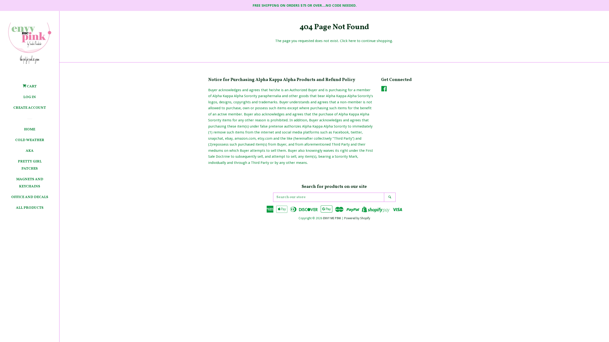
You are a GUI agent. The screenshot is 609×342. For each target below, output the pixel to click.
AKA (30, 150)
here (352, 41)
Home (29, 129)
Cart (31, 86)
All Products (30, 207)
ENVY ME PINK (332, 218)
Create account (29, 107)
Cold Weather (29, 140)
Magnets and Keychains (29, 183)
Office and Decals (29, 197)
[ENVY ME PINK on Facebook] (384, 90)
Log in (29, 97)
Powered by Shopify (357, 218)
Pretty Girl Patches (30, 165)
